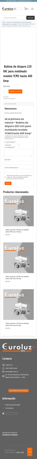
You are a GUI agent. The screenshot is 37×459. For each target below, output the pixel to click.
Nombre (8, 160)
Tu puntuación (10, 142)
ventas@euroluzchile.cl (24, 1)
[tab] (18, 104)
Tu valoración (10, 147)
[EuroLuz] (8, 8)
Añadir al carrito (15, 91)
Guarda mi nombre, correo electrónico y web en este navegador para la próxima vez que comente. (19, 177)
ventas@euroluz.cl (11, 372)
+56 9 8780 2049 (11, 1)
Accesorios (12, 98)
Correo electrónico (12, 168)
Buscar (30, 18)
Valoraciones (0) (10, 104)
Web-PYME (20, 452)
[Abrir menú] (32, 9)
